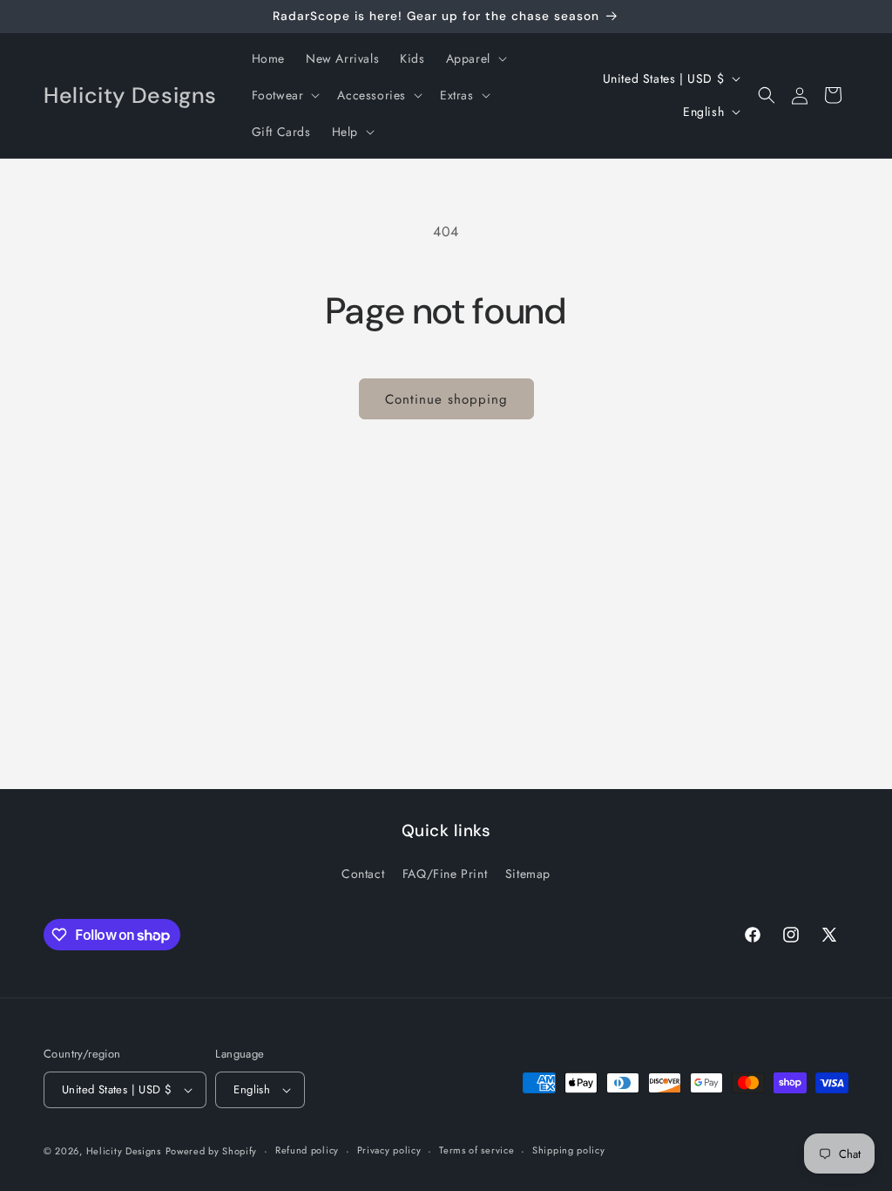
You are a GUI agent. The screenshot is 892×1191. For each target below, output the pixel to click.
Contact (362, 873)
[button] (475, 58)
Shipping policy (568, 1150)
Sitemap (528, 873)
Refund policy (307, 1150)
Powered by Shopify (212, 1151)
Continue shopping (446, 399)
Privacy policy (389, 1150)
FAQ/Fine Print (444, 873)
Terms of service (476, 1150)
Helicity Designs (123, 1151)
